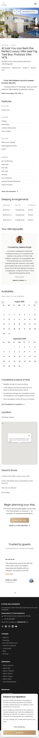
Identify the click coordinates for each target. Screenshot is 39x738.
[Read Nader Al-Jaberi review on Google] (9, 559)
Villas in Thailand (8, 671)
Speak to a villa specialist (18, 526)
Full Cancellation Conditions (12, 404)
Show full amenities (9, 191)
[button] (19, 23)
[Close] (29, 435)
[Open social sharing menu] (18, 12)
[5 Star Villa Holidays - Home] (4, 4)
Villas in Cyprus (8, 676)
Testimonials (7, 648)
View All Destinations (9, 682)
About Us (6, 637)
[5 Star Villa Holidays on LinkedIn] (13, 626)
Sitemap (5, 654)
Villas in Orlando (8, 665)
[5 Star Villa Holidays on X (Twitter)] (2, 626)
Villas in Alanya (7, 673)
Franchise (6, 640)
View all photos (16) (29, 12)
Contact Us (21, 622)
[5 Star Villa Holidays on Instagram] (9, 626)
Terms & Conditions (9, 646)
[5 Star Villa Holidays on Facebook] (6, 626)
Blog (4, 651)
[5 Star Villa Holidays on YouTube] (16, 626)
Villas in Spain (7, 679)
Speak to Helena (18, 280)
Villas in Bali (6, 668)
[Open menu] (35, 4)
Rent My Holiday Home (10, 643)
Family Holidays (8, 693)
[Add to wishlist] (14, 12)
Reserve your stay (20, 520)
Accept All (19, 733)
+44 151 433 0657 (9, 619)
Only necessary (19, 727)
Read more (9, 574)
